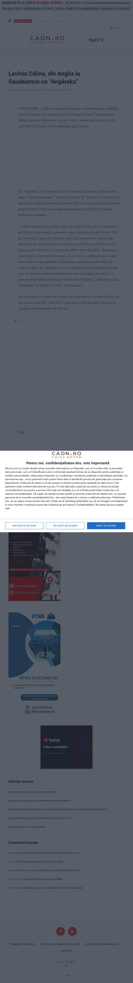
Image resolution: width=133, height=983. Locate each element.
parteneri (17, 468)
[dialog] (66, 491)
